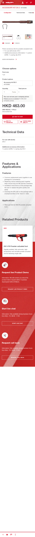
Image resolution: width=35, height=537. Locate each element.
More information (8, 59)
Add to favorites (9, 121)
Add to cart (18, 116)
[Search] (31, 3)
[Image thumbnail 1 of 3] (7, 37)
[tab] (7, 12)
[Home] (9, 3)
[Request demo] (7, 535)
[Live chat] (11, 535)
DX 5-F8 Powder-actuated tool (16, 246)
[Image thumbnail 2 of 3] (19, 37)
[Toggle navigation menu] (3, 3)
